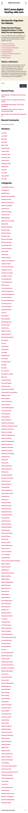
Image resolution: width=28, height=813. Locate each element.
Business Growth (6, 233)
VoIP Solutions (5, 790)
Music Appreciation (6, 600)
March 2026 (4, 145)
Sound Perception (6, 717)
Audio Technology (6, 211)
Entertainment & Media (8, 45)
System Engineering (6, 753)
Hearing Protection (6, 505)
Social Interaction (6, 707)
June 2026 (4, 136)
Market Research (6, 567)
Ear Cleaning (4, 346)
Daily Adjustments (6, 309)
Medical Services (6, 588)
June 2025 (4, 172)
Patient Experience (6, 628)
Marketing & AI (6, 55)
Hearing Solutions (6, 524)
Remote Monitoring (6, 677)
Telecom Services (6, 769)
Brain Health (4, 224)
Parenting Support (6, 625)
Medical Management (7, 582)
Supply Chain (5, 747)
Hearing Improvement (7, 493)
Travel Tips (4, 784)
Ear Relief (4, 364)
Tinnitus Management (7, 778)
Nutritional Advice (6, 612)
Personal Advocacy (6, 640)
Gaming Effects (5, 417)
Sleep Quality (5, 701)
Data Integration (5, 319)
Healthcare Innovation (7, 429)
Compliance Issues (6, 270)
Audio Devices (5, 208)
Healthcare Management (8, 435)
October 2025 (5, 160)
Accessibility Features (7, 187)
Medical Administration (7, 573)
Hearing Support (5, 530)
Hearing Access (5, 456)
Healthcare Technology (7, 453)
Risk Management (6, 686)
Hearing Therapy (5, 536)
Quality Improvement (7, 661)
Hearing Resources (6, 511)
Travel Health (5, 781)
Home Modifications (6, 545)
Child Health (4, 251)
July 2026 (4, 133)
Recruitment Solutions (7, 665)
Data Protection (5, 325)
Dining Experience (6, 334)
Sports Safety (5, 723)
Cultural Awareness (6, 288)
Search (3, 83)
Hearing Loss (4, 499)
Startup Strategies (6, 741)
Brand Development (6, 227)
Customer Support (6, 306)
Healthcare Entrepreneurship (9, 426)
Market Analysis (5, 564)
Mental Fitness (5, 591)
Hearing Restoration (6, 515)
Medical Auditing (6, 576)
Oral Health (4, 619)
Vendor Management (7, 787)
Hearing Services (6, 521)
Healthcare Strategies (7, 447)
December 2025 (5, 154)
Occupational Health (7, 616)
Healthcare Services (7, 444)
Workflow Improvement (7, 793)
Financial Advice (5, 404)
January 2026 (5, 151)
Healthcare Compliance (7, 423)
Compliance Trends (6, 276)
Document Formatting (7, 337)
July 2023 (4, 179)
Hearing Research (6, 508)
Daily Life (3, 312)
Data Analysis (5, 315)
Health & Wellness (7, 51)
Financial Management (7, 407)
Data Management (6, 322)
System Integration (6, 756)
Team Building (5, 763)
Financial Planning (6, 410)
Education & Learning (8, 44)
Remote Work (5, 680)
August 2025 (4, 166)
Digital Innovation (6, 331)
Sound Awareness (6, 714)
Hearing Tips (4, 539)
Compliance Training (7, 273)
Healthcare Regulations (7, 441)
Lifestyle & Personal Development (11, 53)
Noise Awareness (6, 603)
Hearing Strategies (6, 527)
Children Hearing (6, 257)
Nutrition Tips (5, 609)
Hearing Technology (6, 533)
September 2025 (6, 163)
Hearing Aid (4, 459)
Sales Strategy (5, 692)
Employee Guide (5, 386)
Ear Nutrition (4, 358)
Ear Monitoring (5, 355)
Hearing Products (6, 502)
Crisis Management (6, 282)
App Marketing (5, 193)
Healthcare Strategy (6, 450)
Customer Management (7, 294)
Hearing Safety (5, 518)
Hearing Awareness (6, 469)
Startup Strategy (5, 744)
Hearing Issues (5, 496)
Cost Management (6, 279)
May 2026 (4, 139)
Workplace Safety (6, 802)
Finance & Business (7, 49)
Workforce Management (8, 799)
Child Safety (4, 254)
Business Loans (5, 236)
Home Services (5, 548)
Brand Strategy (5, 230)
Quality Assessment (6, 655)
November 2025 (5, 157)
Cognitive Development (7, 260)
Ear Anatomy (4, 340)
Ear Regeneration (6, 361)
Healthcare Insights (6, 432)
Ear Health (4, 352)
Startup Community (6, 732)
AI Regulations (5, 190)
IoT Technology (5, 554)
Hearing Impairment (6, 490)
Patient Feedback (6, 631)
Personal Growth (6, 643)
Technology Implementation (9, 766)
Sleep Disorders (5, 698)
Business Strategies (6, 239)
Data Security (5, 328)
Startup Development (7, 735)
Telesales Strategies (7, 775)
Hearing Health (5, 487)
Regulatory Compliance (7, 668)
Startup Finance (5, 738)
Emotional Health (6, 380)
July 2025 (4, 169)
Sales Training (5, 695)
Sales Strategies (5, 689)
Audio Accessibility (6, 205)
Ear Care (3, 343)
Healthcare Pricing (6, 438)
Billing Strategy (5, 217)
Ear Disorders (5, 349)
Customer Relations (6, 297)
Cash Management (6, 245)
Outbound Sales (5, 622)
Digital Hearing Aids (14, 2)
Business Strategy (6, 242)
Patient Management (7, 634)
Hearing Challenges (6, 475)
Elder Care (4, 377)
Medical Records (6, 585)
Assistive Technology (7, 202)
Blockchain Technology (7, 221)
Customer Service (6, 303)
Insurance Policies (6, 551)
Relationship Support (7, 671)
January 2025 (5, 176)
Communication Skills (7, 266)
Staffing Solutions (6, 729)
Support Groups (5, 750)
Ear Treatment (5, 371)
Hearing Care (5, 472)
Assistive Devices (6, 199)
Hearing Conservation (7, 478)
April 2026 (4, 142)
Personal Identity (6, 646)
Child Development (6, 248)
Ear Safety (4, 368)
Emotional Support (6, 383)
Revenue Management (7, 683)
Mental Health (5, 594)
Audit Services (5, 214)
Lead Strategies (5, 557)
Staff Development (6, 726)
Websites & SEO (6, 57)
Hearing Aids (4, 462)
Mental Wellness (5, 597)
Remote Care (5, 674)
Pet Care (3, 649)
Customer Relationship (7, 300)
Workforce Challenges (7, 796)
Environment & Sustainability (10, 47)
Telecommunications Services (9, 772)
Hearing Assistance (6, 466)
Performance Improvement (8, 637)
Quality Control (5, 658)
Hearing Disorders (6, 484)
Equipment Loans (6, 395)
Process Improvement (7, 652)
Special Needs (5, 720)
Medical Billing (5, 579)
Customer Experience (7, 291)
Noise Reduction (5, 606)
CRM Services (5, 285)
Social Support (5, 710)
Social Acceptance (6, 704)
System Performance (7, 759)
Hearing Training (5, 542)
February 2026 (5, 148)
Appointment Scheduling (8, 196)
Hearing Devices (5, 481)
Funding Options (5, 413)
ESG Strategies (5, 398)
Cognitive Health (6, 263)
